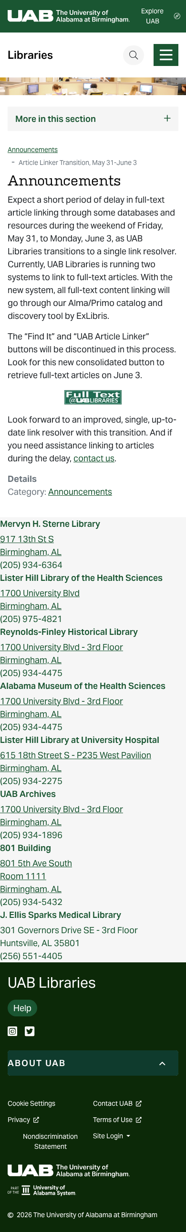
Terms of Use (117, 1119)
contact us (93, 458)
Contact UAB (117, 1103)
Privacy (23, 1119)
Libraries (30, 55)
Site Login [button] (108, 1136)
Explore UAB (152, 16)
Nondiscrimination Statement (50, 1141)
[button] (93, 119)
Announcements (80, 491)
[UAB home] (69, 16)
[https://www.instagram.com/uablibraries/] (12, 1032)
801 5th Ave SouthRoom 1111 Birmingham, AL (36, 876)
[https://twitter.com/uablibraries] (29, 1032)
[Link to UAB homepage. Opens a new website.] (69, 1170)
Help (22, 1008)
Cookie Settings (31, 1103)
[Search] (133, 55)
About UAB (37, 1063)
